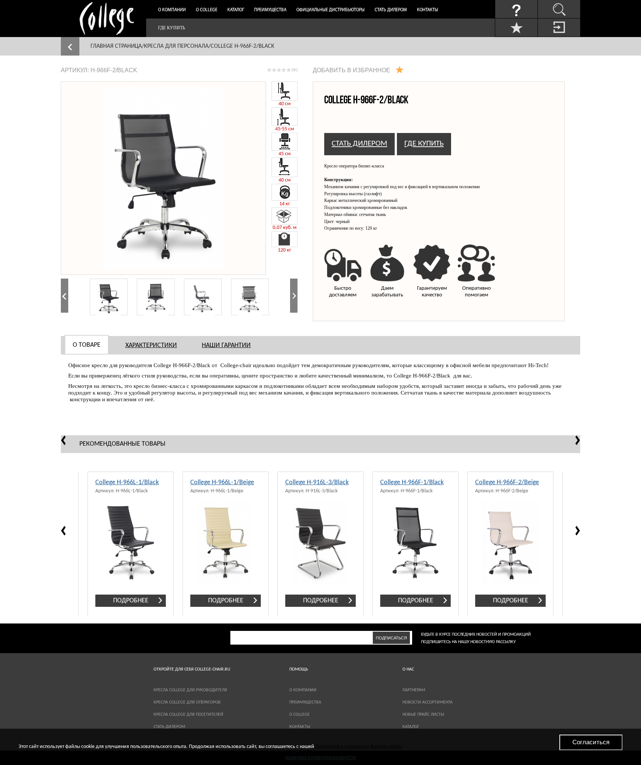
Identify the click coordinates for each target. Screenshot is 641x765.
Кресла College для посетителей (188, 714)
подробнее (130, 600)
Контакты (427, 10)
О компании (172, 10)
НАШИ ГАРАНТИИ (226, 345)
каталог (410, 727)
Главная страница (116, 46)
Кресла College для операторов (187, 702)
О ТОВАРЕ (87, 345)
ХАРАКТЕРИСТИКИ (151, 345)
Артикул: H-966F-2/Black (99, 70)
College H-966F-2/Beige (507, 482)
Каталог (235, 10)
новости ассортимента (427, 702)
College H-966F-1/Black (412, 482)
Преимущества (270, 10)
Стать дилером (391, 10)
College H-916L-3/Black (317, 482)
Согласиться (590, 742)
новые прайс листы (423, 714)
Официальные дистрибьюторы (330, 10)
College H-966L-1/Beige (222, 482)
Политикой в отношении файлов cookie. (359, 746)
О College (206, 10)
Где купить (171, 27)
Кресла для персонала (176, 46)
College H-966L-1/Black (127, 482)
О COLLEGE (299, 714)
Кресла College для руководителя (190, 690)
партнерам (413, 690)
